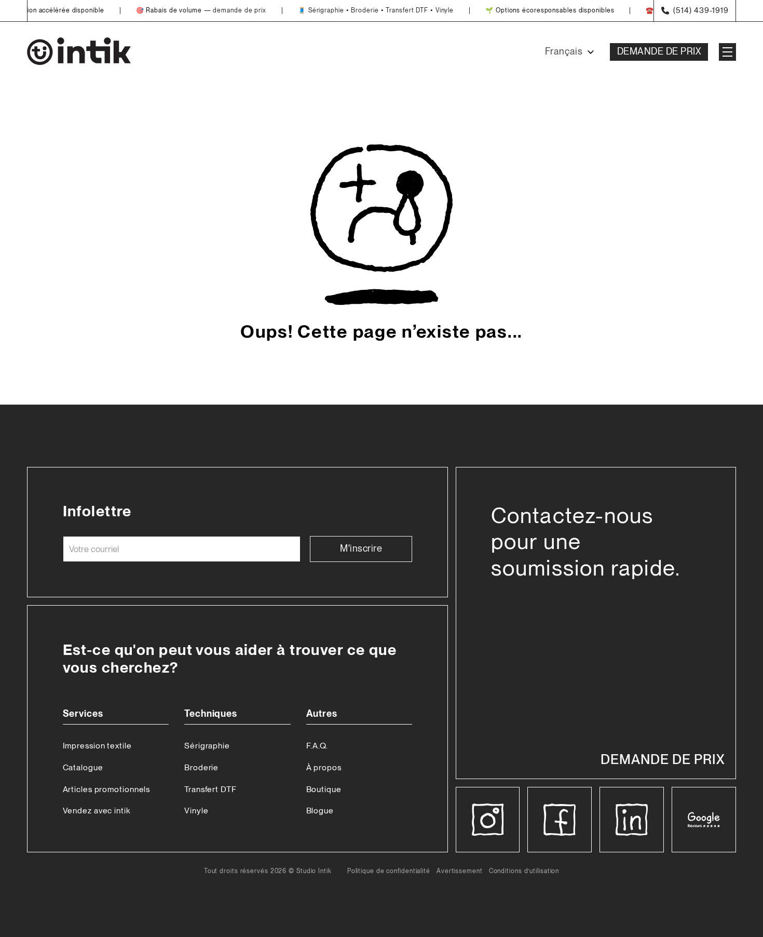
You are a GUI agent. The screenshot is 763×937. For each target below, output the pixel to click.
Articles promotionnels (107, 789)
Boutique (324, 789)
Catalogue (83, 767)
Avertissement (460, 871)
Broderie (352, 10)
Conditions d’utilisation (524, 871)
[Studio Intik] (79, 51)
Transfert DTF (394, 10)
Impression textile (97, 745)
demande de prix (227, 10)
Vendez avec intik (96, 810)
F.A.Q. (317, 745)
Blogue (320, 810)
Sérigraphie (314, 10)
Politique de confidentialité (388, 871)
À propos (324, 767)
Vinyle (432, 10)
